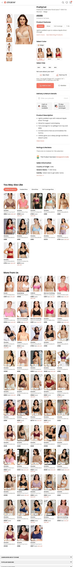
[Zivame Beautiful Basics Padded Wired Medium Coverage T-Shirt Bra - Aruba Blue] (50, 201)
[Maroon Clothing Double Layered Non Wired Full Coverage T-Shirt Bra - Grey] (23, 309)
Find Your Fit (63, 75)
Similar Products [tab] (10, 189)
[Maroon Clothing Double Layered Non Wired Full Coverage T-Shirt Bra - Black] (36, 309)
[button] (2, 2)
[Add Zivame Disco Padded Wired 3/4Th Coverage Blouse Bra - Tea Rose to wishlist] (27, 195)
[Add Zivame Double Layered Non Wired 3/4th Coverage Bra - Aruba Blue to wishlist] (54, 528)
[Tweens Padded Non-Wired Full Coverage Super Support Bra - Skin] (23, 333)
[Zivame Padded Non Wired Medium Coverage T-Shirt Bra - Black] (10, 333)
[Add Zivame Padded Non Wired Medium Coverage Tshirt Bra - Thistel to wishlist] (67, 427)
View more (40, 141)
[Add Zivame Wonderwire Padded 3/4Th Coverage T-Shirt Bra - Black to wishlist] (54, 220)
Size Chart (46, 75)
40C (55, 67)
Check (66, 98)
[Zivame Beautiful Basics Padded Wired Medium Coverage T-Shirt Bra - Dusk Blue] (36, 226)
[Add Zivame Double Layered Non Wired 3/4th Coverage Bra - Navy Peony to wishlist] (27, 501)
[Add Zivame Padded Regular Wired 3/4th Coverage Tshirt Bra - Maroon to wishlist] (13, 401)
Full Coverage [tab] (58, 26)
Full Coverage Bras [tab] (48, 189)
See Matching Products (54, 35)
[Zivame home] (10, 2)
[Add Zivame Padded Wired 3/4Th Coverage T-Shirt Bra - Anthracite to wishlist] (27, 244)
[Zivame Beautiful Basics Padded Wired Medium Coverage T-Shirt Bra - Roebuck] (63, 201)
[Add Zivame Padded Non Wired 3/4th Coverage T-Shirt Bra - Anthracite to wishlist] (67, 450)
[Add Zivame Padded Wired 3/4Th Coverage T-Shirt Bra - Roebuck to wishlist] (13, 476)
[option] (9, 18)
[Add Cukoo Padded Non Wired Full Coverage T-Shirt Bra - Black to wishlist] (40, 277)
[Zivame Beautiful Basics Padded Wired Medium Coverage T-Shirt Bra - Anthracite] (23, 226)
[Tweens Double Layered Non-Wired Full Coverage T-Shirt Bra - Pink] (10, 309)
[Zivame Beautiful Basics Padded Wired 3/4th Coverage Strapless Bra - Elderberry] (63, 226)
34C (38, 67)
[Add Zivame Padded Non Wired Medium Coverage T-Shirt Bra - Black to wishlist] (13, 327)
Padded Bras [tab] (24, 189)
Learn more (40, 35)
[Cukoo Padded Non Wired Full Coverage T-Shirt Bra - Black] (36, 284)
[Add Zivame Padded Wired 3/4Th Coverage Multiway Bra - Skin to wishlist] (54, 352)
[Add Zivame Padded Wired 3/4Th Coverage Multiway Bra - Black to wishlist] (54, 450)
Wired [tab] (48, 26)
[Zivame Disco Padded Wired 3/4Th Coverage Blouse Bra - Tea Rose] (23, 201)
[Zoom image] (24, 29)
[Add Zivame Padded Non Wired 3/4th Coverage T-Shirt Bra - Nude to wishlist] (40, 352)
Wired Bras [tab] (35, 189)
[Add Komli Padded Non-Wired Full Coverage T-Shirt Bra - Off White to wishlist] (13, 277)
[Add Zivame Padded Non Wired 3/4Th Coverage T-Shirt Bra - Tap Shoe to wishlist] (54, 327)
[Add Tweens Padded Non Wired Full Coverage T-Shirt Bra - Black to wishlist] (67, 303)
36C (44, 67)
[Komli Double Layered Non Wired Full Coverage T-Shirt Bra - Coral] (63, 284)
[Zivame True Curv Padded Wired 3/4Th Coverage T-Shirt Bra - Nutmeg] (10, 201)
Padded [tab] (40, 26)
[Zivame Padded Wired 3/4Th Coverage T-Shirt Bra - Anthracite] (23, 250)
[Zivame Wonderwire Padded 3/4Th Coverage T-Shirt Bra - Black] (50, 226)
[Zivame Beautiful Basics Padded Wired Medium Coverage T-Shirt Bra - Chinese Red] (10, 226)
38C (50, 67)
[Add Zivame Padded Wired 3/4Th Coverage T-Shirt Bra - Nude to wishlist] (67, 376)
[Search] (63, 2)
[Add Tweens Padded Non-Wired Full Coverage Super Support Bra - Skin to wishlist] (27, 327)
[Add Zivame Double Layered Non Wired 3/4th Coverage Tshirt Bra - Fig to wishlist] (13, 427)
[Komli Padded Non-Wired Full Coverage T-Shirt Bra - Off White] (10, 284)
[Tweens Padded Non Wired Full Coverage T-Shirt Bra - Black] (63, 309)
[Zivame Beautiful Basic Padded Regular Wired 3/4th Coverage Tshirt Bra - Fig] (36, 333)
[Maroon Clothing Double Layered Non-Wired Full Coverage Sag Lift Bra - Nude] (50, 284)
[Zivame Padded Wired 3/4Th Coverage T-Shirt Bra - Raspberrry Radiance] (36, 201)
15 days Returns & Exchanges (62, 106)
